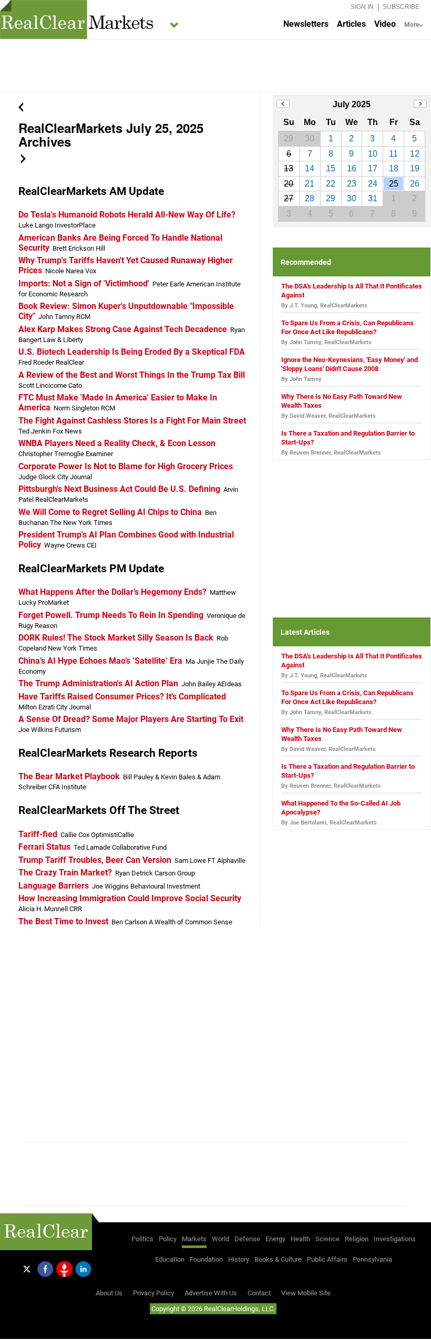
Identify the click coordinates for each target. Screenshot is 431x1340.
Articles (351, 24)
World (220, 1239)
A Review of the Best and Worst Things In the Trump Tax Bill (131, 375)
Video (385, 24)
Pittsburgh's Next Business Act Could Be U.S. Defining (119, 489)
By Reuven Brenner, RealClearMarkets (331, 452)
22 (330, 183)
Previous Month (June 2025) (283, 104)
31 (372, 198)
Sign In (362, 7)
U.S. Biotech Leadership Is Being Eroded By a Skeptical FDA (131, 352)
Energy (275, 1239)
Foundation (206, 1259)
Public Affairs (327, 1259)
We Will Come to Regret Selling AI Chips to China (110, 512)
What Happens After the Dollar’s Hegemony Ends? (112, 592)
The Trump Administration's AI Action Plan (98, 683)
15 (330, 168)
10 (372, 153)
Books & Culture (278, 1259)
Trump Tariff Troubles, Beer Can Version (94, 860)
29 (330, 198)
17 (372, 168)
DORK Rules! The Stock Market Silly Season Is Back (115, 638)
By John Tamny (301, 379)
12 (414, 153)
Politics (142, 1239)
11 (393, 153)
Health (300, 1239)
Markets (194, 1239)
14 (309, 168)
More (411, 24)
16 (351, 168)
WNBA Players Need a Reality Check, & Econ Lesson (117, 443)
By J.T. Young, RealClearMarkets (324, 305)
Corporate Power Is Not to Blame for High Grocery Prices (125, 466)
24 (372, 183)
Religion (356, 1239)
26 (414, 183)
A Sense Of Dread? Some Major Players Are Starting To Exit (130, 719)
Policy (168, 1239)
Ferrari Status (44, 847)
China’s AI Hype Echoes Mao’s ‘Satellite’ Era (100, 661)
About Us (109, 1293)
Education (169, 1259)
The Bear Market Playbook (69, 776)
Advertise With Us (210, 1293)
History (238, 1259)
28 (309, 198)
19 (414, 168)
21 (309, 183)
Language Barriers (53, 886)
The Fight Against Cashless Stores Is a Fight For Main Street (132, 421)
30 (351, 198)
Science (327, 1239)
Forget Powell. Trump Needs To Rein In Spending (110, 615)
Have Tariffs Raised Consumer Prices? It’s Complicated (122, 697)
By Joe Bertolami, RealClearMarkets (329, 822)
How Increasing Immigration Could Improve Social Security (129, 898)
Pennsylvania (372, 1259)
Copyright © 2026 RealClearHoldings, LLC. (213, 1309)
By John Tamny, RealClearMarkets (326, 342)
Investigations (395, 1239)
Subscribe (401, 7)
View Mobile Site (306, 1293)
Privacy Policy (153, 1293)
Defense (247, 1239)
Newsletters (306, 24)
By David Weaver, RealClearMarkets (328, 416)
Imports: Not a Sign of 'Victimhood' (83, 283)
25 (393, 183)
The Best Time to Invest (63, 921)
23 (351, 183)
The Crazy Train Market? (65, 873)
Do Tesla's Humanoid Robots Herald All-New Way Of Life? (126, 215)
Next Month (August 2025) (420, 104)
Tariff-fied (37, 834)
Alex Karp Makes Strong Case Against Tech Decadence (122, 329)
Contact (259, 1293)
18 (393, 168)
